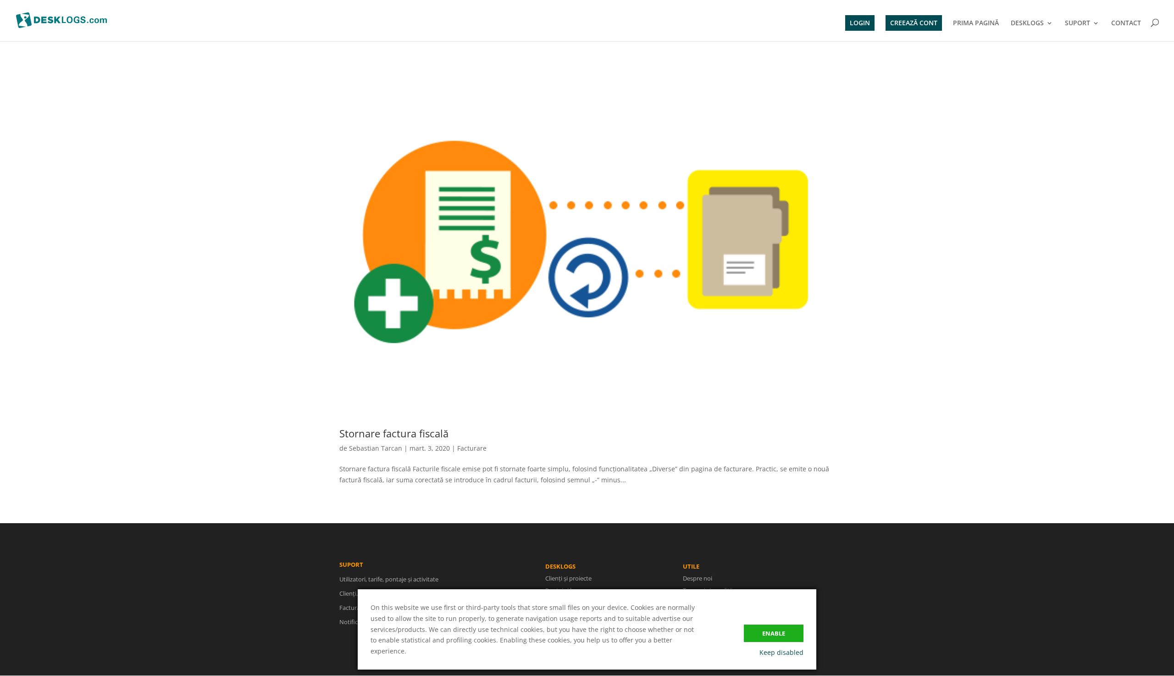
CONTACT (1126, 23)
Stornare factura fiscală (394, 433)
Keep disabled (781, 652)
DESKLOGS (1027, 23)
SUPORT (1077, 23)
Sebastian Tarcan (375, 448)
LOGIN (860, 22)
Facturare (472, 448)
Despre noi (697, 578)
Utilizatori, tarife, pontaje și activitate (388, 579)
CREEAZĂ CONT (913, 22)
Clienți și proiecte (568, 578)
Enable (773, 633)
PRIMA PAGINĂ (976, 23)
